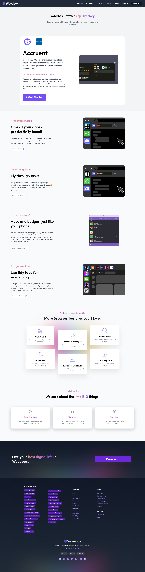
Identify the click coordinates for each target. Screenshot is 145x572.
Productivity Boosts (18, 248)
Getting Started (101, 498)
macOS (63, 553)
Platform (89, 3)
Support (125, 3)
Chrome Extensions (31, 519)
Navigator (52, 522)
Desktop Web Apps (55, 513)
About (98, 517)
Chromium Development (57, 519)
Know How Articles (102, 504)
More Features (17, 149)
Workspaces (53, 497)
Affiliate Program (101, 514)
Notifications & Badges (32, 515)
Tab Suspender (30, 500)
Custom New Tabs (55, 516)
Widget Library (54, 506)
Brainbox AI (75, 503)
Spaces (28, 497)
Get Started (35, 97)
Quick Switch (29, 531)
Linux (71, 553)
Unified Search (30, 506)
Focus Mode (53, 509)
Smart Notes (53, 494)
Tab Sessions (53, 500)
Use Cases (75, 513)
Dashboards (75, 506)
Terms (68, 548)
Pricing (116, 3)
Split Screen (29, 522)
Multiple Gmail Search (32, 512)
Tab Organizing (30, 493)
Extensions (75, 508)
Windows (79, 553)
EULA (77, 548)
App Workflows (30, 509)
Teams (109, 3)
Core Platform (76, 498)
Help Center (100, 493)
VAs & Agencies (76, 516)
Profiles (28, 528)
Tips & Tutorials (101, 501)
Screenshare (29, 525)
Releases (99, 506)
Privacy (73, 548)
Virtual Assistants (54, 490)
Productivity (100, 3)
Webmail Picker (30, 503)
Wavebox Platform (18, 296)
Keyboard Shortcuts (55, 503)
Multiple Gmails (30, 490)
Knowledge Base (102, 496)
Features (80, 3)
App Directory (76, 518)
